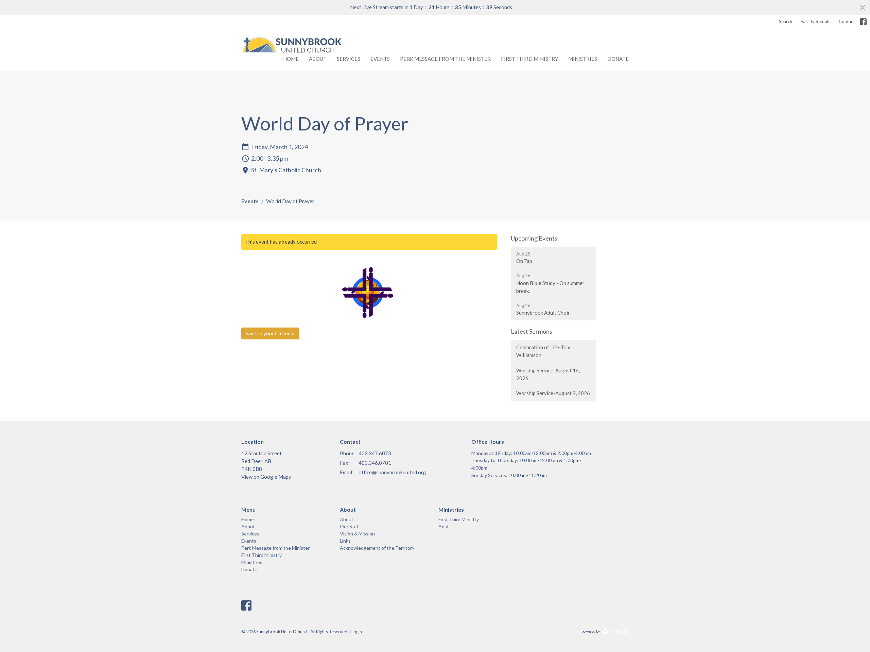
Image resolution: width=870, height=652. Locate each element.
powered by (601, 637)
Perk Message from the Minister (445, 59)
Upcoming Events (534, 238)
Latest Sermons (531, 331)
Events (380, 59)
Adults (445, 526)
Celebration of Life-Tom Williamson (543, 351)
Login (356, 631)
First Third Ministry (529, 59)
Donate (618, 59)
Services (348, 59)
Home (291, 59)
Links (345, 541)
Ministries (582, 59)
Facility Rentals (815, 21)
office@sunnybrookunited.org (392, 472)
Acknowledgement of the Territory (377, 548)
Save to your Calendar (270, 333)
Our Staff (350, 526)
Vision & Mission (357, 533)
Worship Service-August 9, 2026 (553, 393)
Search (785, 21)
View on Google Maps (266, 477)
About (318, 59)
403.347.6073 (375, 453)
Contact (847, 21)
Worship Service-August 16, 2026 (548, 374)
